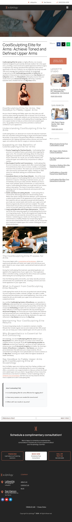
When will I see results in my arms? (18, 402)
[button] (67, 7)
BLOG (22, 488)
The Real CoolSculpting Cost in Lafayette (59, 159)
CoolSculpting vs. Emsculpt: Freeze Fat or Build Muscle (58, 173)
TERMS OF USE (30, 507)
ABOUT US (24, 482)
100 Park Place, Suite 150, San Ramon (58, 124)
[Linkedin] (10, 499)
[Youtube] (6, 499)
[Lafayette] (2, 482)
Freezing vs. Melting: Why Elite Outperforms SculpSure (60, 166)
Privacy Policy (41, 507)
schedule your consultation (11, 376)
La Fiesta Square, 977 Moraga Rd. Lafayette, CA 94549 (60, 91)
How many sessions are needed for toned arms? (22, 397)
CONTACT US (25, 485)
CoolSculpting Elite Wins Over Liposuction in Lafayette (59, 180)
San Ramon (10, 491)
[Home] (12, 7)
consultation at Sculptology (27, 261)
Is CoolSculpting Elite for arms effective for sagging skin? (25, 393)
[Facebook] (2, 499)
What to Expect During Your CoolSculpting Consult (59, 144)
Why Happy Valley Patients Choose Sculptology (58, 151)
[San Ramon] (2, 492)
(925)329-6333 (56, 96)
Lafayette (10, 481)
